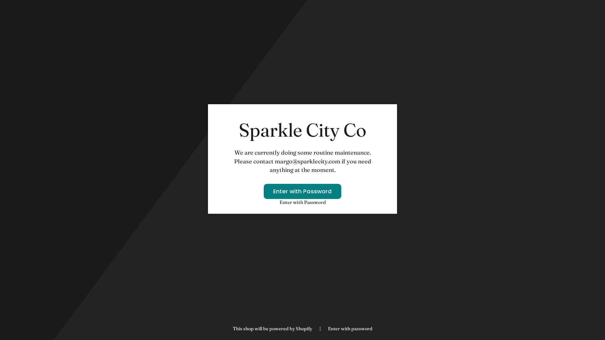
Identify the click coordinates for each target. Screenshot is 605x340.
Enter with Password (302, 191)
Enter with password (350, 329)
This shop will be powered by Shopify (273, 329)
